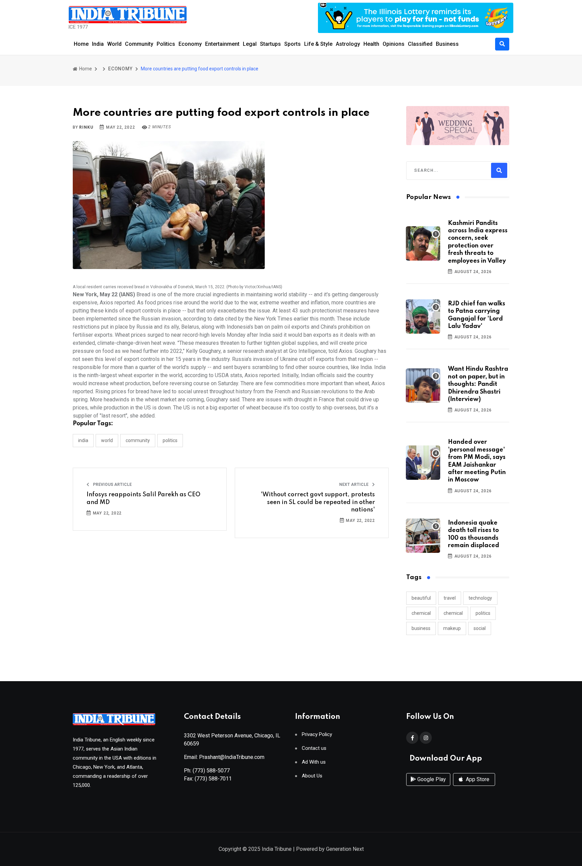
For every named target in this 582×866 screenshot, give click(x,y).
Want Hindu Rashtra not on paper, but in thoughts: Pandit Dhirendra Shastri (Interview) (478, 384)
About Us (312, 775)
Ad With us (314, 762)
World (114, 44)
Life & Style (318, 44)
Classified (420, 44)
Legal (250, 44)
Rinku (86, 127)
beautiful (421, 598)
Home (81, 44)
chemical (421, 613)
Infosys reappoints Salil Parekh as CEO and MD (143, 498)
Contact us (314, 748)
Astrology (348, 44)
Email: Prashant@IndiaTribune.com (224, 757)
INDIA (83, 440)
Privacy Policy (317, 734)
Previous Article (112, 484)
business (421, 628)
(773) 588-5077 (211, 770)
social (480, 628)
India (98, 44)
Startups (270, 44)
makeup (452, 628)
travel (450, 598)
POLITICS (170, 440)
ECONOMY (120, 68)
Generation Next (345, 849)
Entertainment (222, 44)
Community (139, 44)
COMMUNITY (138, 440)
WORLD (107, 440)
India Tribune (277, 849)
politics (483, 613)
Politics (166, 44)
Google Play (431, 779)
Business (447, 44)
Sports (292, 44)
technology (480, 598)
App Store (476, 779)
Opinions (394, 44)
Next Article (354, 484)
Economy (190, 44)
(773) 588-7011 (213, 778)
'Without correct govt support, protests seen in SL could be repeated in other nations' (318, 502)
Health (371, 44)
